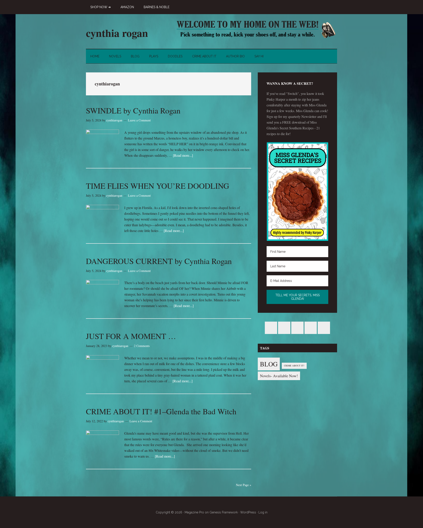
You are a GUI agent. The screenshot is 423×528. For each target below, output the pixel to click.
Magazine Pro (194, 512)
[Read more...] (183, 155)
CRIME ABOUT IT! (294, 365)
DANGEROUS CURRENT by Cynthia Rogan (159, 261)
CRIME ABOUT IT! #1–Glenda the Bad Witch (161, 411)
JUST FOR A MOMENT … (131, 336)
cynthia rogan (117, 32)
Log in (262, 512)
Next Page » (243, 485)
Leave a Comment (139, 120)
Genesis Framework (224, 512)
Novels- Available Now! (279, 375)
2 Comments (142, 346)
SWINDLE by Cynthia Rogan (133, 110)
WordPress (248, 512)
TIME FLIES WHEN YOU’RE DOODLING (157, 185)
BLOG (269, 364)
